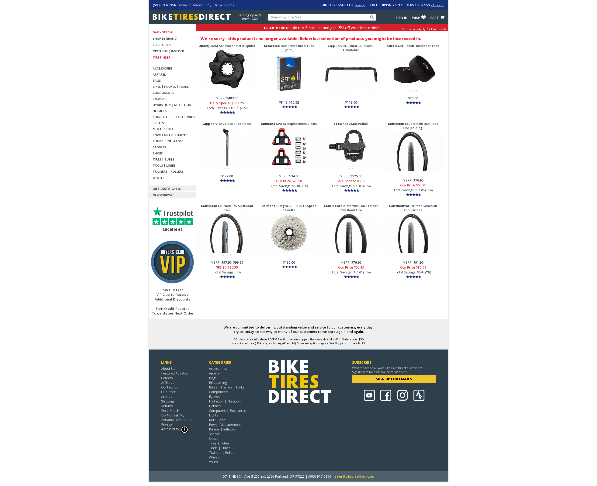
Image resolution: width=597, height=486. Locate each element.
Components (163, 93)
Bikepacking (218, 382)
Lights (158, 123)
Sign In (402, 17)
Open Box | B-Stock (168, 51)
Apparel (159, 74)
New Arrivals (163, 195)
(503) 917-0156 (164, 5)
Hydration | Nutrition (172, 105)
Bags (157, 80)
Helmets (160, 111)
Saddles (159, 147)
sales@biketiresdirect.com (354, 476)
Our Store (168, 392)
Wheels (159, 178)
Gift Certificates (167, 188)
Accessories (163, 68)
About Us (168, 368)
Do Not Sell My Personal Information (177, 417)
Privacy (166, 424)
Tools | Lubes (164, 165)
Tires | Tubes (163, 159)
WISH (416, 17)
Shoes (158, 153)
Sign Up (360, 5)
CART (434, 17)
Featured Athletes (174, 373)
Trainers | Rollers (168, 171)
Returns (167, 406)
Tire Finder (161, 57)
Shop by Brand (165, 38)
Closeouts (162, 45)
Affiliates (167, 382)
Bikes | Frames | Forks (171, 86)
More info (437, 5)
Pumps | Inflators (168, 141)
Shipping (340, 343)
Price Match (170, 410)
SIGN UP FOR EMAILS (394, 379)
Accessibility (170, 429)
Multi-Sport (163, 129)
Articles (166, 396)
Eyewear (159, 99)
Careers (167, 378)
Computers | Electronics (174, 117)
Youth (213, 462)
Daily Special (163, 32)
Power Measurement (170, 135)
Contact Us (169, 387)
